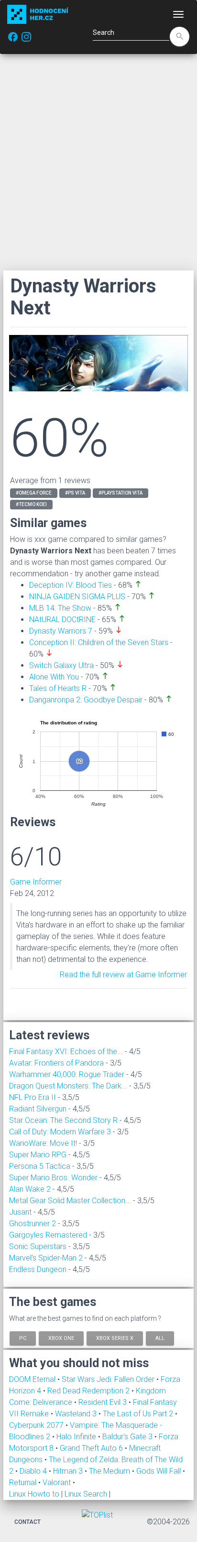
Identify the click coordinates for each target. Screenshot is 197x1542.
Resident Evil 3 (103, 1402)
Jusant (20, 1212)
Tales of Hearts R (58, 688)
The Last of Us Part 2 (139, 1413)
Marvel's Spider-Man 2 (46, 1257)
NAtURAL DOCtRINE (62, 619)
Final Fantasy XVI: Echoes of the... (66, 1051)
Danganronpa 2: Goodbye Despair (85, 699)
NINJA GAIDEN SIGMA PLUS (77, 596)
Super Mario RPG (37, 1154)
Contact (27, 1522)
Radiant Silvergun (37, 1108)
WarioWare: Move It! (43, 1143)
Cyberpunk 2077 (37, 1425)
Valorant (58, 1482)
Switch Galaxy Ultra (61, 665)
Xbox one (61, 1338)
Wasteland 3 (76, 1413)
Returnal (23, 1482)
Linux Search (86, 1494)
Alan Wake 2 (30, 1189)
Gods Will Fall (159, 1471)
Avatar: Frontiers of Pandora (56, 1063)
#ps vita (75, 493)
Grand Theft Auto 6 (92, 1448)
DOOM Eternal (33, 1379)
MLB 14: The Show (60, 608)
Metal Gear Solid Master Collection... (70, 1200)
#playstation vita (120, 493)
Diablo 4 (34, 1471)
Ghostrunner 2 (32, 1223)
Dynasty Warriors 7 (60, 631)
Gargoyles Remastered (48, 1235)
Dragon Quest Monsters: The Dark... (68, 1085)
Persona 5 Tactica (39, 1166)
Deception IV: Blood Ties (70, 585)
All (159, 1338)
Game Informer (36, 881)
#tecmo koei (31, 504)
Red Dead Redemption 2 (89, 1390)
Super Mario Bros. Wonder (53, 1177)
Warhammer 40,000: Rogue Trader (66, 1074)
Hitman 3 (69, 1471)
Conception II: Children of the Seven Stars (98, 642)
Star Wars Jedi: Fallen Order (109, 1379)
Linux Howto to (34, 1494)
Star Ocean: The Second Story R (63, 1120)
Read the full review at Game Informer (123, 974)
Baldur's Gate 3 (128, 1436)
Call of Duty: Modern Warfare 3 (60, 1131)
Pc (22, 1338)
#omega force (34, 493)
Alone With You (54, 676)
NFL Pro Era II (32, 1097)
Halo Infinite (77, 1436)
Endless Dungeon (37, 1269)
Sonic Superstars (37, 1246)
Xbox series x (114, 1338)
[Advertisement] (98, 162)
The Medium (110, 1471)
